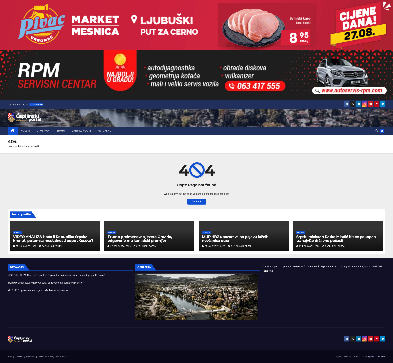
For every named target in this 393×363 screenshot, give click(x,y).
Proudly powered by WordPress (22, 356)
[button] (376, 130)
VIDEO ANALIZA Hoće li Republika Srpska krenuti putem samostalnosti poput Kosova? (53, 239)
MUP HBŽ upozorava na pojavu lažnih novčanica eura (235, 239)
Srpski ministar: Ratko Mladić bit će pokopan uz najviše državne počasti (336, 239)
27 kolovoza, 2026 (26, 246)
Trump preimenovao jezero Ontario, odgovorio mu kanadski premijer (139, 239)
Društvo (43, 130)
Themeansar (60, 356)
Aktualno (105, 130)
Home (11, 146)
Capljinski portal (52, 246)
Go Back (197, 201)
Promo (60, 130)
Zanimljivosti (81, 130)
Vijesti (25, 130)
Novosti (17, 232)
